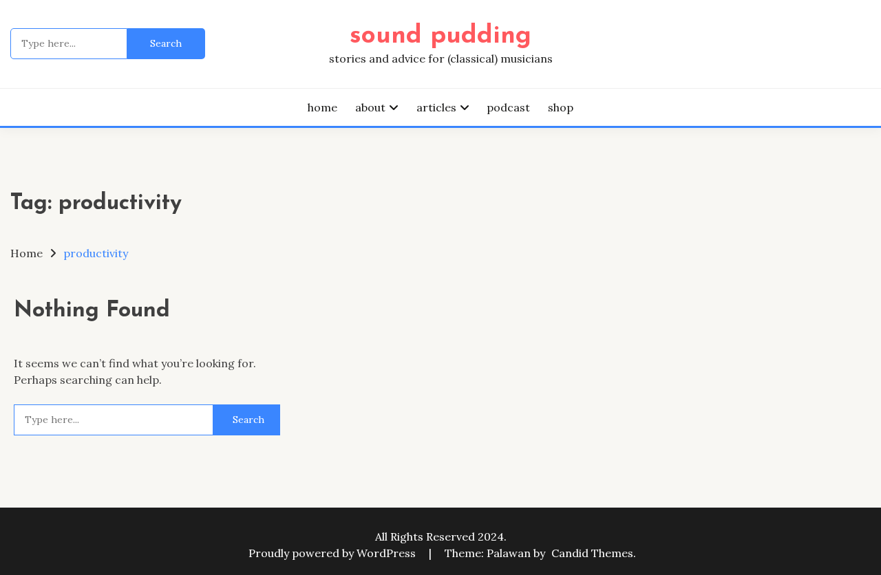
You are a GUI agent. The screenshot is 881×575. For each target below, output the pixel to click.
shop (560, 107)
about (370, 107)
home (322, 107)
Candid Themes (592, 553)
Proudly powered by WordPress (333, 553)
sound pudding (440, 36)
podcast (508, 107)
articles (436, 107)
